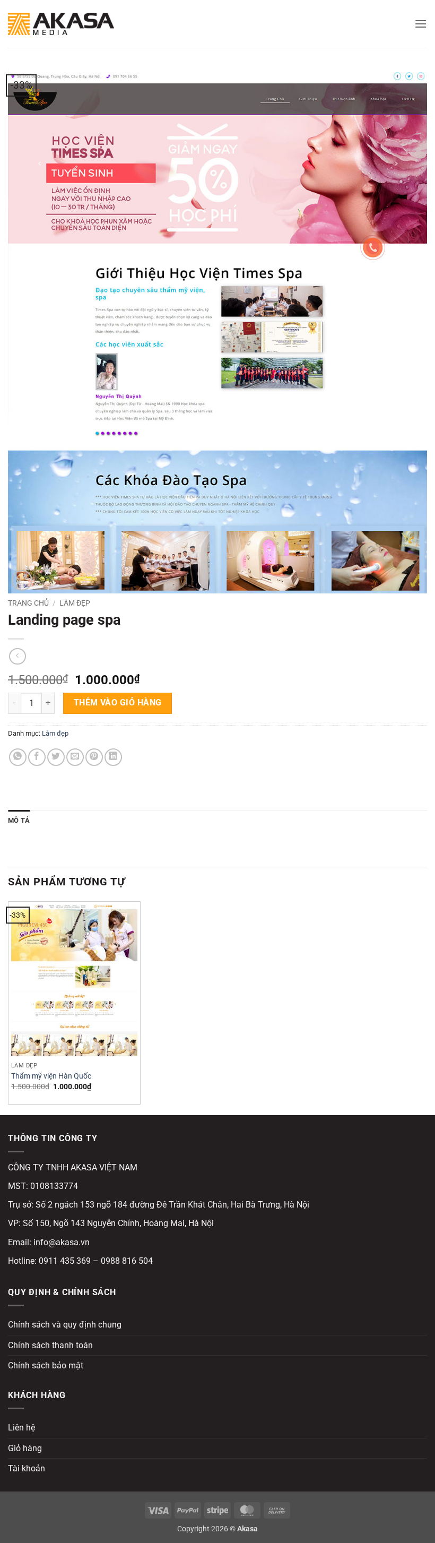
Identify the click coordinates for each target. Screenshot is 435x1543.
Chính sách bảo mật (45, 1365)
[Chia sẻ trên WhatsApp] (18, 757)
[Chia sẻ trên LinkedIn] (113, 757)
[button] (420, 24)
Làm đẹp (74, 603)
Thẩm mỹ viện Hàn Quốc (51, 1076)
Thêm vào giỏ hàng (118, 703)
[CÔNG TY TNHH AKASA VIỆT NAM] (61, 23)
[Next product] (17, 656)
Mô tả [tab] (19, 820)
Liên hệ (21, 1428)
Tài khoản (26, 1468)
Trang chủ (28, 603)
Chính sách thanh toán (50, 1345)
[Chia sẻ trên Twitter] (56, 757)
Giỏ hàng (25, 1448)
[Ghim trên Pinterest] (94, 757)
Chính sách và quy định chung (64, 1325)
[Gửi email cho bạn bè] (75, 757)
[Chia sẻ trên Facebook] (37, 757)
